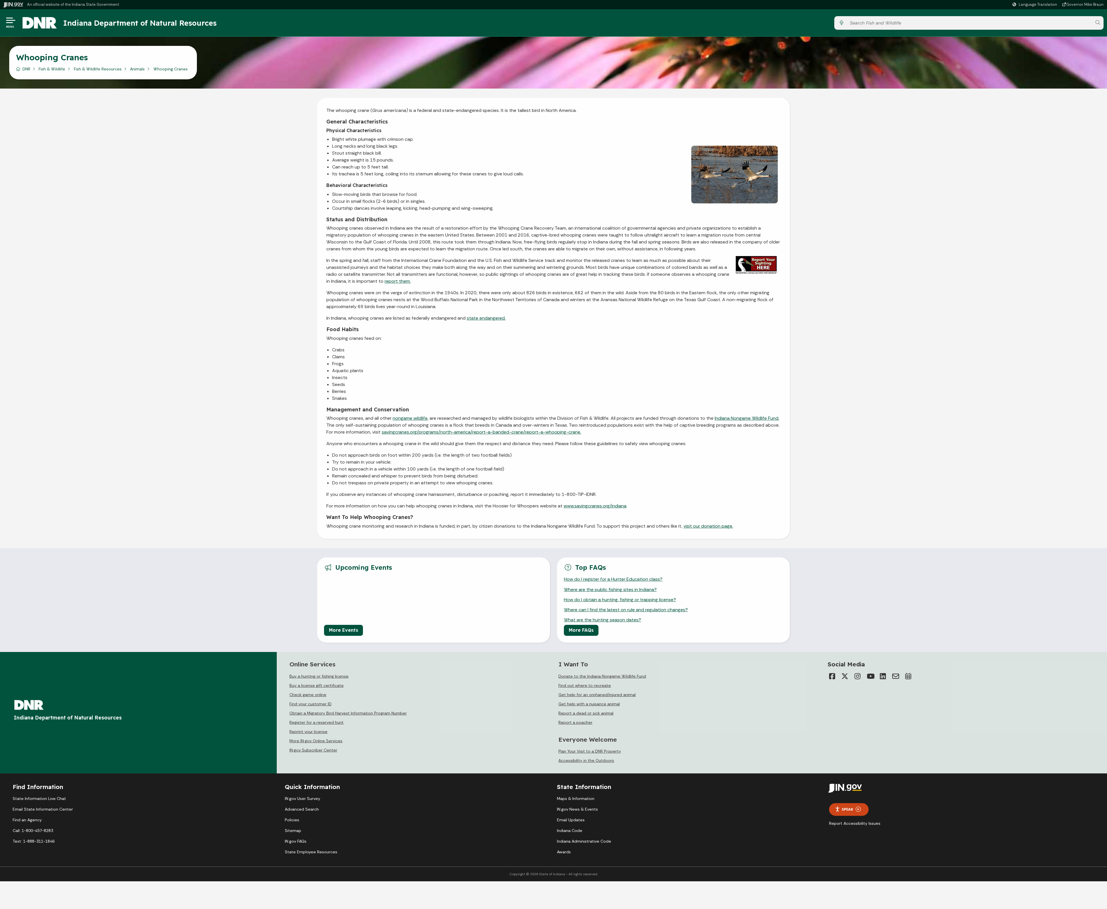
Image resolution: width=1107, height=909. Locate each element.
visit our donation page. (708, 526)
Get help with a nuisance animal (589, 703)
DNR (26, 69)
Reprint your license (308, 731)
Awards (564, 851)
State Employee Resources (311, 851)
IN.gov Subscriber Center (313, 750)
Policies (292, 819)
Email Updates (571, 819)
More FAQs (581, 630)
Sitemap (293, 830)
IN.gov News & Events (577, 809)
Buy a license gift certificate (316, 685)
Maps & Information (575, 798)
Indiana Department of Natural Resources (139, 22)
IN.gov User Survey (302, 798)
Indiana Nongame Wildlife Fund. (747, 418)
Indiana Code (569, 830)
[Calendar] (908, 676)
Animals (137, 69)
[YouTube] (870, 676)
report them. (398, 281)
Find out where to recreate (584, 685)
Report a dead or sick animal (585, 713)
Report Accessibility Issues (854, 823)
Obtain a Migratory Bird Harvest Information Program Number (348, 713)
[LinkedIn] (883, 676)
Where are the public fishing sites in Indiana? (610, 589)
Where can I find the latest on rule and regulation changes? (626, 610)
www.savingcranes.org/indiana (595, 506)
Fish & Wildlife (52, 69)
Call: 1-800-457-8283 (33, 830)
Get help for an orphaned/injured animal (597, 694)
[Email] (895, 676)
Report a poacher (575, 722)
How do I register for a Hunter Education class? (613, 579)
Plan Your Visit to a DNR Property (589, 751)
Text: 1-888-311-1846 (33, 841)
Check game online (307, 694)
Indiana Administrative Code (584, 841)
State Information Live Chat (39, 798)
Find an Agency (27, 819)
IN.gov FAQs (295, 841)
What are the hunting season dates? (602, 620)
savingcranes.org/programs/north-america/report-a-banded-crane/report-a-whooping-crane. (481, 432)
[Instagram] (857, 676)
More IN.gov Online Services (315, 740)
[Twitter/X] (845, 676)
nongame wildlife (410, 418)
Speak (847, 809)
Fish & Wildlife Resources (98, 69)
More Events (343, 630)
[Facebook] (832, 676)
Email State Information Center (43, 809)
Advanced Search (302, 809)
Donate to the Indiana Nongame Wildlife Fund (602, 676)
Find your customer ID (310, 703)
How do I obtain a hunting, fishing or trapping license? (620, 600)
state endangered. (486, 318)
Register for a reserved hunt (316, 722)
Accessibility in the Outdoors (586, 760)
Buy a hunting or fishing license (319, 676)
